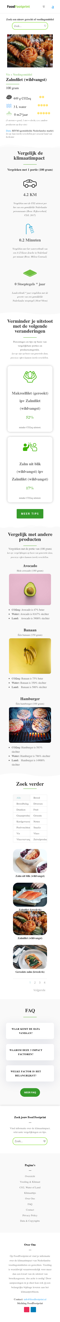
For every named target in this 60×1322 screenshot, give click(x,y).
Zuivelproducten (40, 839)
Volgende (39, 990)
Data (8, 130)
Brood (37, 797)
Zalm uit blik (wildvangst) (30, 876)
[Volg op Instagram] (26, 1309)
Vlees (36, 833)
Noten (37, 821)
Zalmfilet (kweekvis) (30, 909)
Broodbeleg (22, 803)
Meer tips (30, 513)
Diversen (38, 803)
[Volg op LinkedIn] (33, 1309)
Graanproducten (23, 815)
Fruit (36, 809)
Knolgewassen (23, 821)
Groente (38, 815)
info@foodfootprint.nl (35, 1299)
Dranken (21, 809)
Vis (18, 833)
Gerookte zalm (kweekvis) (30, 972)
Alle (18, 797)
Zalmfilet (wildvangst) (30, 938)
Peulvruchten (23, 827)
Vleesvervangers (23, 839)
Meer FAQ (30, 1092)
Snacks (37, 827)
